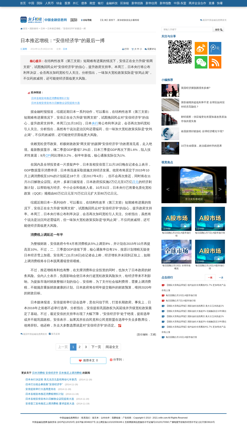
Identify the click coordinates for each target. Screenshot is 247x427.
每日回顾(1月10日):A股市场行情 (181, 295)
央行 (95, 123)
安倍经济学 (52, 372)
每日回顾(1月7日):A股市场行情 (210, 233)
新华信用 (151, 3)
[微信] (200, 61)
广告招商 (127, 418)
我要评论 (151, 49)
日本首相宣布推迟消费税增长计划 (50, 98)
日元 (135, 182)
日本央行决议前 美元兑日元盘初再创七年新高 (51, 379)
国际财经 (34, 28)
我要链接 (116, 418)
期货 (92, 3)
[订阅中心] (214, 61)
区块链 (124, 3)
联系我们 (85, 418)
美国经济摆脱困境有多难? (195, 87)
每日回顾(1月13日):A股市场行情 (181, 337)
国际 (39, 3)
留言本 (95, 418)
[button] (166, 184)
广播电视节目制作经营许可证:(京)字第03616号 (192, 422)
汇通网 (23, 49)
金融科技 (112, 3)
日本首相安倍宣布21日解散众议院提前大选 (55, 102)
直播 (211, 3)
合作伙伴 (105, 418)
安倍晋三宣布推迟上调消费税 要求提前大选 (49, 403)
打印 (127, 49)
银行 (101, 3)
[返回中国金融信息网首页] (119, 325)
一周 (210, 277)
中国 (31, 3)
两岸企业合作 (197, 3)
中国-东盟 (180, 3)
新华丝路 (137, 3)
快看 (220, 3)
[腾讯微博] (214, 47)
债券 (84, 3)
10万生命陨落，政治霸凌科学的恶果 (201, 145)
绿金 (59, 3)
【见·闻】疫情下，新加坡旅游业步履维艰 (119, 20)
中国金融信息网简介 (69, 418)
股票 (67, 3)
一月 (221, 277)
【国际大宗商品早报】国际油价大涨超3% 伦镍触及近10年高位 (196, 311)
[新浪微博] (200, 47)
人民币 (49, 3)
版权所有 (52, 422)
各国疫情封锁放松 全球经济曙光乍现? (202, 131)
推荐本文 (90, 360)
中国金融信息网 (39, 422)
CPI (48, 155)
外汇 (76, 3)
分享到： (118, 359)
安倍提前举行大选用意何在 (40, 389)
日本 (43, 28)
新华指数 (165, 3)
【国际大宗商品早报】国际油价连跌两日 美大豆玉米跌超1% (195, 306)
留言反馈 (55, 334)
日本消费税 (38, 372)
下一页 (96, 347)
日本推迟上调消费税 (70, 372)
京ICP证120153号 (66, 422)
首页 (23, 3)
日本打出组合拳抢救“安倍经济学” (44, 384)
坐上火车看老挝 (194, 199)
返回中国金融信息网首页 (215, 20)
